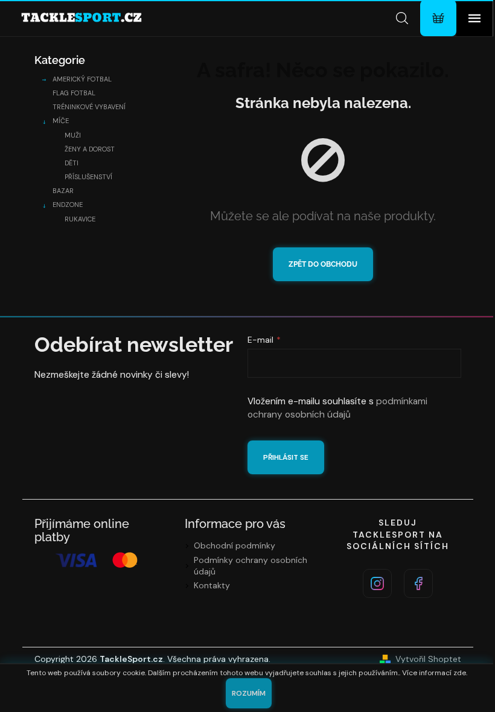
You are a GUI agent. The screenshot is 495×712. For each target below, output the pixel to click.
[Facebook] (418, 583)
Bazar (63, 190)
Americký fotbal (82, 79)
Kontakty (212, 585)
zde (459, 673)
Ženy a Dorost (90, 149)
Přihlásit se (285, 457)
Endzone (68, 204)
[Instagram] (377, 583)
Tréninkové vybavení (89, 107)
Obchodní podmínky (234, 545)
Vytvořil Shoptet (428, 658)
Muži (73, 135)
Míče (61, 120)
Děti (71, 163)
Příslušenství (88, 177)
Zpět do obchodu (323, 264)
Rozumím (249, 693)
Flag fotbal (74, 93)
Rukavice (80, 219)
